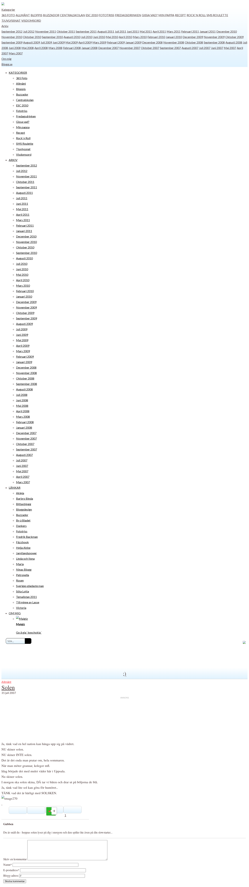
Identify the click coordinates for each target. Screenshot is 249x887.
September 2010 (52, 37)
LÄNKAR (14, 487)
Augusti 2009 (31, 42)
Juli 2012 (28, 31)
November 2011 (45, 31)
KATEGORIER (18, 72)
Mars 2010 (140, 37)
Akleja (20, 493)
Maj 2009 (71, 42)
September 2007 (170, 48)
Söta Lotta (22, 591)
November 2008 (173, 42)
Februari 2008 (72, 48)
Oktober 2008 (194, 42)
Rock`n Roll (196, 15)
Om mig (6, 58)
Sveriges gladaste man (30, 586)
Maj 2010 (112, 37)
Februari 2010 (156, 37)
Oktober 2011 (66, 31)
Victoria (21, 607)
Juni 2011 (133, 31)
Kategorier (8, 9)
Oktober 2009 (234, 37)
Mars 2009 (99, 42)
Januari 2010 (174, 37)
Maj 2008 (28, 48)
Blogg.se (6, 64)
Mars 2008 (55, 48)
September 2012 (11, 31)
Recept (180, 15)
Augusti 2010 (72, 37)
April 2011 (159, 31)
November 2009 (214, 37)
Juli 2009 (46, 42)
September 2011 (86, 31)
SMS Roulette (217, 15)
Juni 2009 (59, 42)
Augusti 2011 (105, 31)
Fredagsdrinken (128, 15)
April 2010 (125, 37)
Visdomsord (31, 20)
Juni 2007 (217, 48)
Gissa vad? (150, 15)
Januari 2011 (208, 31)
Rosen (20, 580)
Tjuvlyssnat (11, 20)
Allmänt (23, 15)
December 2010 (226, 31)
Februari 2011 (190, 31)
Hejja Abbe (23, 547)
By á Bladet (23, 520)
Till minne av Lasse (27, 602)
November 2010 (11, 37)
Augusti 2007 (190, 48)
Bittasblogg (23, 504)
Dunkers (21, 526)
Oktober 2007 (150, 48)
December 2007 (108, 48)
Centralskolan (72, 15)
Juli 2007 (204, 48)
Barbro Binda (24, 498)
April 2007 (22, 476)
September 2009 (11, 42)
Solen (8, 687)
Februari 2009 (116, 42)
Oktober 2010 (32, 37)
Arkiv (4, 26)
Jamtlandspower (26, 553)
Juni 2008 (15, 48)
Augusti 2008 (233, 42)
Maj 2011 (146, 31)
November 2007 (129, 48)
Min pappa (166, 15)
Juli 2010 (86, 37)
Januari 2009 (133, 42)
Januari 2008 (89, 48)
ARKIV (13, 160)
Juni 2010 (99, 37)
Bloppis (36, 15)
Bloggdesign (24, 509)
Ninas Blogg (24, 569)
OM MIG (15, 613)
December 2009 (193, 37)
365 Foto (8, 15)
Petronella (22, 575)
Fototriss (106, 15)
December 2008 (152, 42)
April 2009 (85, 42)
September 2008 (214, 42)
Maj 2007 (230, 48)
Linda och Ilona (25, 558)
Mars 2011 (173, 31)
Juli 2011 (120, 31)
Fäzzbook (22, 542)
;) (124, 673)
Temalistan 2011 (26, 596)
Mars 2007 (16, 53)
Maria (20, 564)
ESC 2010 (92, 15)
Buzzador (51, 15)
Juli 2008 (21, 394)
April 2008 (41, 48)
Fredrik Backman (27, 536)
